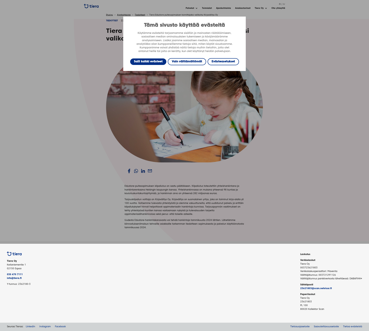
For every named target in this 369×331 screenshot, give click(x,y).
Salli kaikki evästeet (148, 61)
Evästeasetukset (223, 61)
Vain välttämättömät (187, 61)
